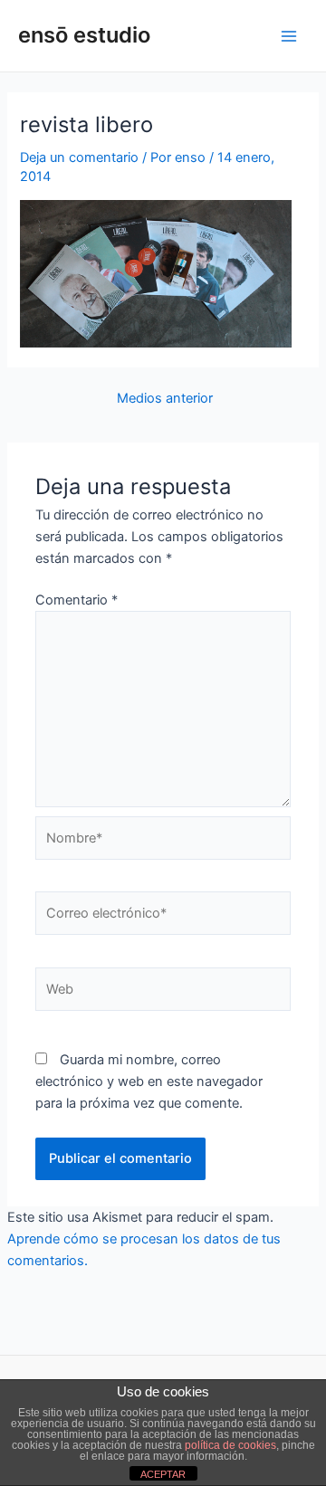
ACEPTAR (163, 1474)
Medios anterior (165, 398)
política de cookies (230, 1445)
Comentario (76, 600)
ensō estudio (84, 35)
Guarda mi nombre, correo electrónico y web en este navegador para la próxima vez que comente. (149, 1081)
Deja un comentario (79, 157)
